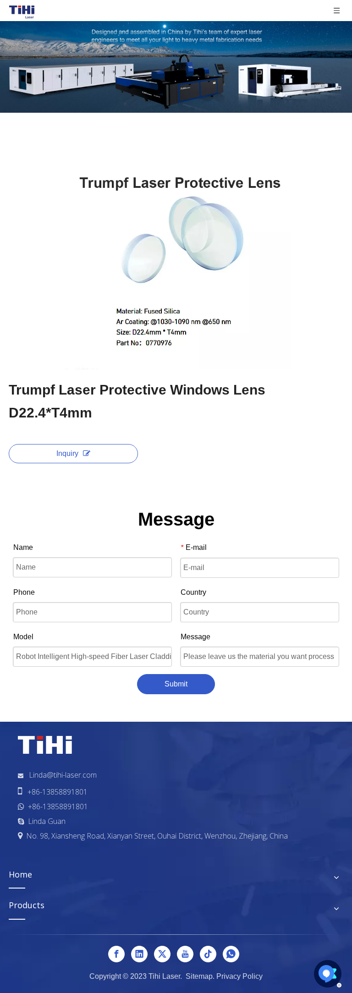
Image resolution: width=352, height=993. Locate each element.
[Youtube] (185, 954)
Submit (176, 684)
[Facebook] (116, 954)
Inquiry (67, 453)
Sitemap (199, 976)
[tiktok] (208, 954)
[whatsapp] (231, 954)
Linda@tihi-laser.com (63, 775)
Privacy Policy (239, 976)
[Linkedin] (139, 954)
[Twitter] (162, 954)
